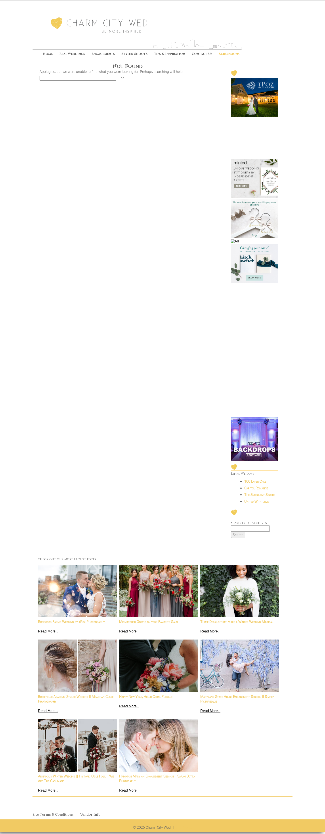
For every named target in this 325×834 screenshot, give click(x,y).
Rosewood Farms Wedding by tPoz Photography (71, 621)
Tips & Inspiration (169, 54)
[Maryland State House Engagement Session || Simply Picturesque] (239, 666)
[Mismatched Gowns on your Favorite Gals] (158, 591)
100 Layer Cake (255, 481)
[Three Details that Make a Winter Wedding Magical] (239, 591)
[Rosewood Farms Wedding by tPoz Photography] (77, 591)
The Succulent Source (259, 494)
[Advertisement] (254, 350)
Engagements (103, 54)
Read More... (48, 631)
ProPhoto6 (184, 827)
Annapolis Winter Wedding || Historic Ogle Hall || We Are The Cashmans (76, 778)
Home (48, 54)
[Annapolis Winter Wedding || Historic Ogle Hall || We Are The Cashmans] (77, 745)
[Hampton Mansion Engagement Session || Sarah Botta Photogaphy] (158, 745)
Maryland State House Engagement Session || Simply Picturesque (237, 699)
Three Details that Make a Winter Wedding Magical (236, 621)
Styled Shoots (134, 54)
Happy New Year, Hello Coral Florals (145, 696)
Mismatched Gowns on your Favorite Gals (148, 621)
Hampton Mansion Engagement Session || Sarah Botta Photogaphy (157, 778)
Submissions (229, 54)
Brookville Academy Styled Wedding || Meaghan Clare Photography (75, 699)
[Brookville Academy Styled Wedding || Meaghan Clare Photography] (77, 666)
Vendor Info (90, 814)
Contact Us (202, 54)
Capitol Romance (256, 488)
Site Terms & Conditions (53, 814)
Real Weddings (72, 54)
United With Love (256, 501)
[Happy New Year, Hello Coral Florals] (158, 666)
